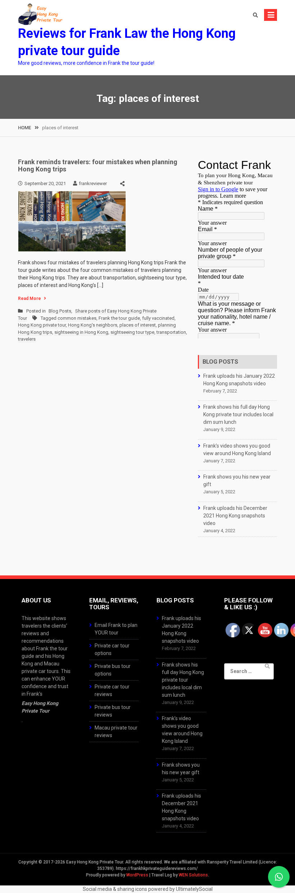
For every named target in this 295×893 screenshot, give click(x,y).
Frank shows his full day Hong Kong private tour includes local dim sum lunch (238, 414)
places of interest (137, 325)
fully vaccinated (158, 318)
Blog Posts (60, 311)
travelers (27, 339)
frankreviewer (93, 183)
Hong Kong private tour (42, 325)
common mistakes (77, 318)
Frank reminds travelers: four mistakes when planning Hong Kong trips (97, 165)
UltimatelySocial (194, 889)
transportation (171, 332)
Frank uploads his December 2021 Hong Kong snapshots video (235, 515)
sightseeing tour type (132, 332)
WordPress (137, 875)
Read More (29, 298)
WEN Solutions (193, 875)
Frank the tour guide (119, 318)
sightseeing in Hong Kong (81, 332)
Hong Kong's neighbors (92, 325)
